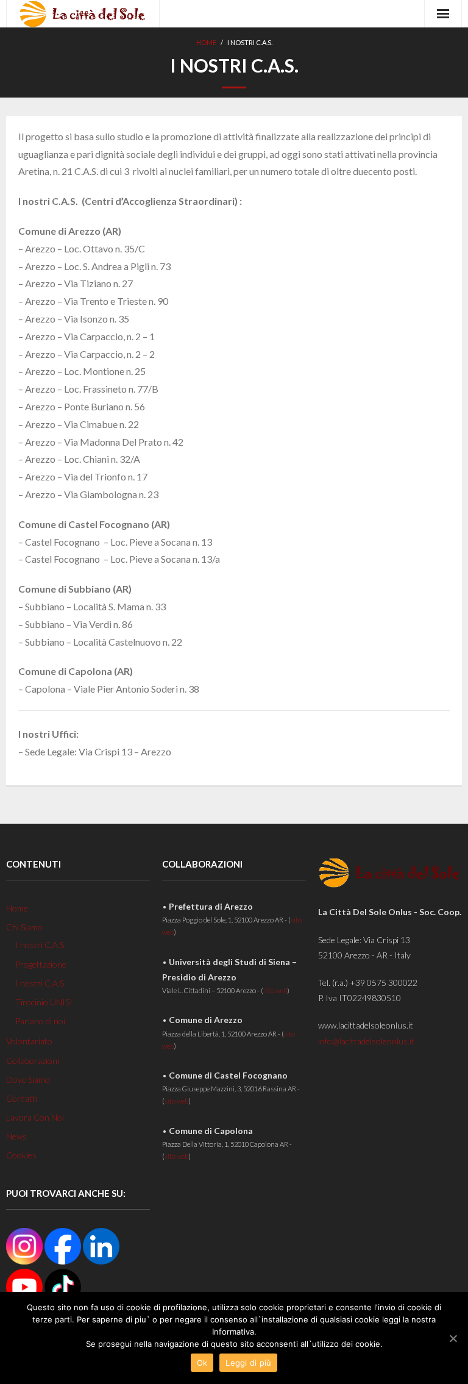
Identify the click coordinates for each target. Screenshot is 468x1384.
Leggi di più (248, 1363)
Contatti (21, 1098)
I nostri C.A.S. (40, 945)
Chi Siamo (24, 927)
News (16, 1136)
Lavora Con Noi (35, 1117)
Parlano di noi (40, 1021)
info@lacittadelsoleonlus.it (366, 1041)
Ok (202, 1363)
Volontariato (29, 1041)
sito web (275, 990)
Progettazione (40, 964)
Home (206, 42)
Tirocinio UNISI (44, 1002)
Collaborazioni (32, 1060)
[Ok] (453, 1338)
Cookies (21, 1155)
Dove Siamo (28, 1079)
